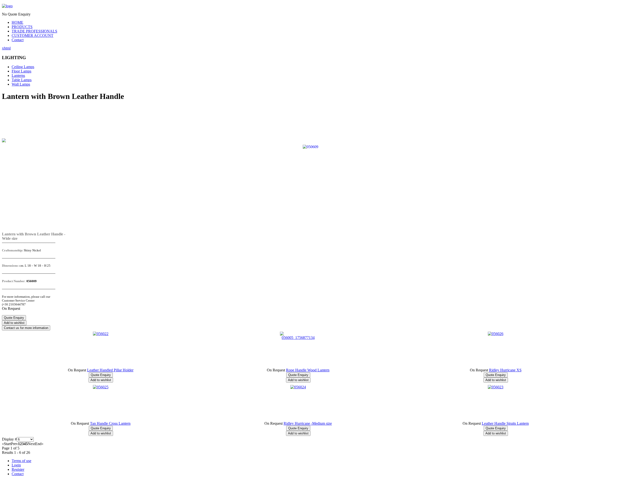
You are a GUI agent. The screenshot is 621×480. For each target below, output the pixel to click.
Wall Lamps (21, 84)
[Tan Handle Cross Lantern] (100, 387)
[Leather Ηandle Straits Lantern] (495, 387)
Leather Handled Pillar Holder (110, 370)
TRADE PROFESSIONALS (34, 31)
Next (31, 444)
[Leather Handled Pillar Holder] (100, 334)
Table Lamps (22, 80)
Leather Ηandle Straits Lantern (505, 423)
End (38, 444)
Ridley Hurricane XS (505, 370)
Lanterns (18, 75)
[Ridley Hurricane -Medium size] (298, 387)
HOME (17, 22)
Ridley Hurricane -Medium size (308, 423)
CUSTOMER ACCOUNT (32, 35)
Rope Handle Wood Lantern (307, 370)
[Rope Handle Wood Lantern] (298, 338)
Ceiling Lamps (23, 67)
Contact (18, 40)
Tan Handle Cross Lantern (110, 423)
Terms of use (21, 461)
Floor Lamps (21, 71)
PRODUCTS (22, 27)
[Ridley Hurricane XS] (495, 334)
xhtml (6, 48)
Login (16, 465)
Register (18, 469)
